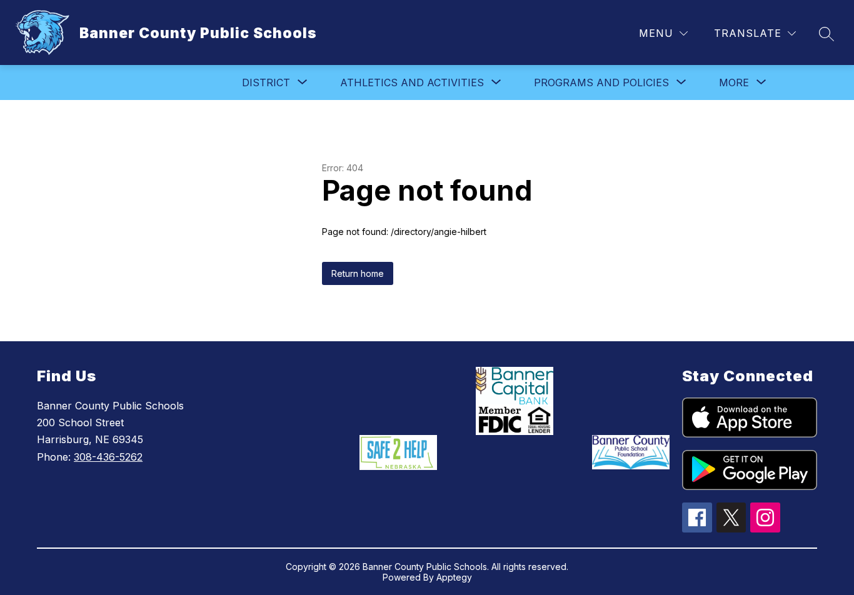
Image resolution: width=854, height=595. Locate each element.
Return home (357, 273)
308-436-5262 (108, 457)
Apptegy (454, 577)
